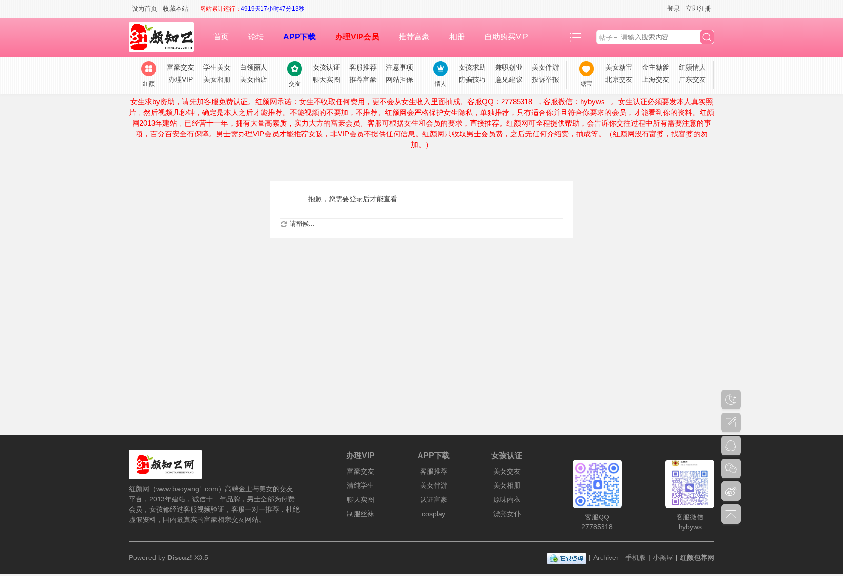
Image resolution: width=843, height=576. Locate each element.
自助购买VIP (506, 37)
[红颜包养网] (166, 37)
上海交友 (655, 79)
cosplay (433, 514)
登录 (673, 8)
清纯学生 (360, 485)
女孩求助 (472, 67)
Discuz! (179, 557)
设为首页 (144, 8)
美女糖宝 (619, 67)
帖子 (606, 37)
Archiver (606, 557)
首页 (221, 37)
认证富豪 (433, 499)
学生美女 (217, 67)
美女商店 (253, 79)
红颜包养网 (697, 557)
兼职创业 (508, 67)
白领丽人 (253, 67)
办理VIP (180, 79)
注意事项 (399, 67)
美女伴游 (545, 67)
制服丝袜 (360, 514)
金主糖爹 (655, 67)
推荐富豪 (414, 37)
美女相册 (217, 79)
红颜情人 (692, 67)
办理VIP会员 (357, 37)
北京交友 (619, 79)
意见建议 (508, 79)
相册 (457, 37)
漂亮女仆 (507, 514)
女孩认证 (326, 67)
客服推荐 (363, 67)
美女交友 (507, 471)
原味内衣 (507, 499)
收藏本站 (175, 8)
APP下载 (299, 37)
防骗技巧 (472, 79)
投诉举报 (545, 79)
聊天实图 (326, 79)
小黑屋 (663, 557)
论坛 (256, 37)
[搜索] (707, 37)
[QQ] (566, 557)
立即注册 (698, 8)
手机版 (635, 557)
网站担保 (399, 79)
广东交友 (692, 79)
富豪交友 (180, 67)
